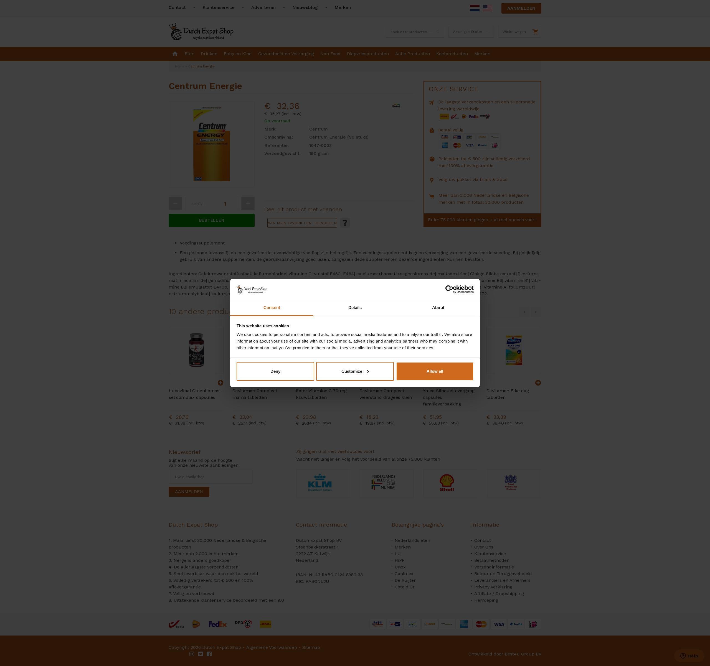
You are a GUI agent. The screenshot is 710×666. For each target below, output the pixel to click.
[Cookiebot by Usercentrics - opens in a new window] (449, 289)
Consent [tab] (271, 307)
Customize (351, 371)
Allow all (435, 371)
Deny (275, 371)
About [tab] (438, 307)
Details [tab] (355, 307)
